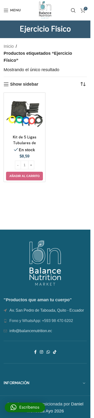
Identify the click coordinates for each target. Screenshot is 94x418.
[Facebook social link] (35, 352)
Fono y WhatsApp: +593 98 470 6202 (41, 321)
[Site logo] (45, 9)
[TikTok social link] (54, 352)
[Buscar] (73, 10)
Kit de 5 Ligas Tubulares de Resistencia (24, 143)
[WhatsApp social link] (48, 352)
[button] (24, 176)
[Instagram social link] (41, 352)
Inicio (9, 46)
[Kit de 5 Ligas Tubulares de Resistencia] (24, 113)
